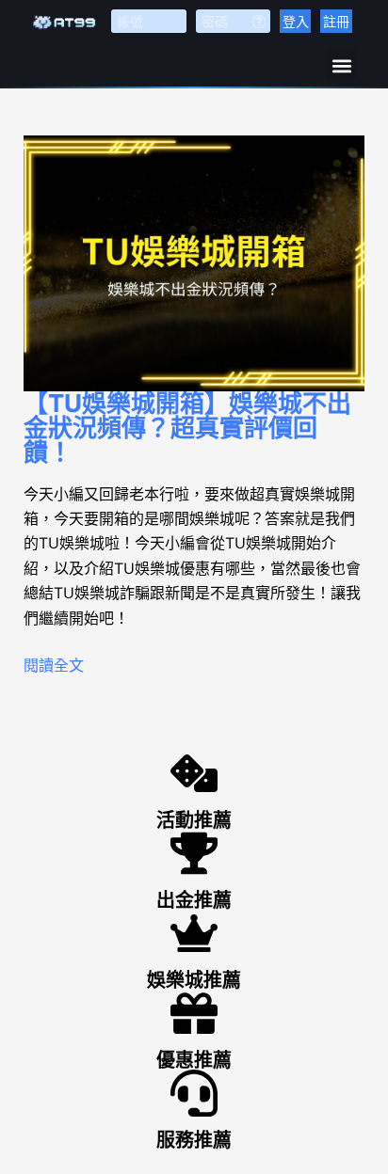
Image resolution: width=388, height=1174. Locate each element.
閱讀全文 (54, 665)
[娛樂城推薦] (194, 933)
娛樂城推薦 (194, 980)
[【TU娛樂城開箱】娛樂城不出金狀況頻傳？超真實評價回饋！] (194, 263)
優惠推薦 (194, 1060)
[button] (341, 65)
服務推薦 (194, 1140)
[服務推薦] (194, 1093)
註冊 (336, 21)
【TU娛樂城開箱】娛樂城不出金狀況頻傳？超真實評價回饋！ (187, 428)
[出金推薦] (194, 853)
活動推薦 (194, 820)
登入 (296, 21)
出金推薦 (194, 900)
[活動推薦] (194, 773)
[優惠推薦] (194, 1013)
